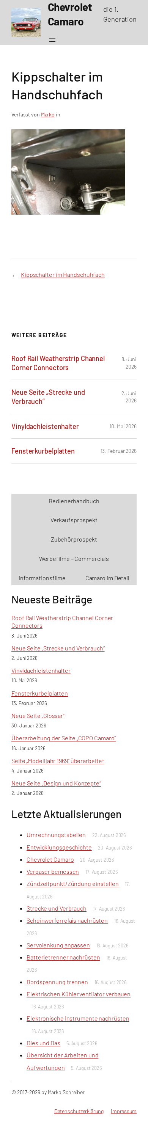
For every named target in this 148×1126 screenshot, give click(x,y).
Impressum (124, 1111)
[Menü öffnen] (52, 40)
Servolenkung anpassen (58, 945)
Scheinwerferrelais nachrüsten (67, 920)
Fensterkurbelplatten (43, 451)
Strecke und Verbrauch (57, 908)
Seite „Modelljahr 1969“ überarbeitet (57, 760)
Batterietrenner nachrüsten (63, 957)
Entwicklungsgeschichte (59, 847)
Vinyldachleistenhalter (45, 426)
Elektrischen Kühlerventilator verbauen (79, 993)
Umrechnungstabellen (56, 834)
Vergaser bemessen (53, 871)
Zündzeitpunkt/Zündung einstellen (73, 883)
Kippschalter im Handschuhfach (63, 274)
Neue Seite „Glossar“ (38, 715)
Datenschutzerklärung (79, 1111)
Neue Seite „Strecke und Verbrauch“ (48, 396)
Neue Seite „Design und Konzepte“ (56, 783)
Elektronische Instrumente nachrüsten (78, 1018)
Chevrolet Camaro (50, 859)
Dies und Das (43, 1042)
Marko (48, 114)
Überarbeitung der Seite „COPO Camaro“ (63, 737)
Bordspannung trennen (57, 981)
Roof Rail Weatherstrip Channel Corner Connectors (58, 363)
